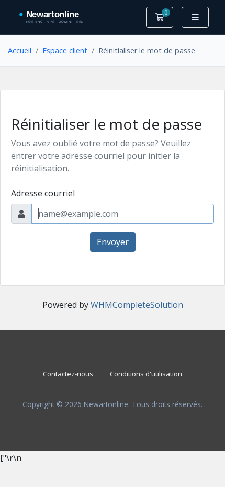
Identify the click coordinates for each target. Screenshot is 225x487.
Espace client (64, 50)
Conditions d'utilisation (146, 373)
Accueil (19, 50)
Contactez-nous (68, 373)
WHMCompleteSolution (137, 304)
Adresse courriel (43, 193)
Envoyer (113, 242)
